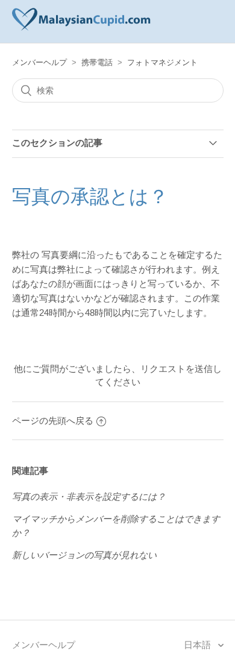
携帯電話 (97, 62)
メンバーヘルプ (39, 62)
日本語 (198, 645)
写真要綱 (60, 255)
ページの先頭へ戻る (52, 420)
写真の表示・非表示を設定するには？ (89, 496)
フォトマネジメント (162, 62)
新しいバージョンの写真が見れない (84, 555)
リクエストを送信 (176, 369)
